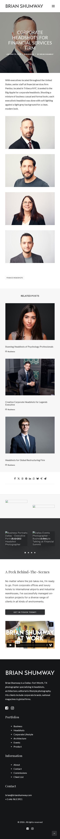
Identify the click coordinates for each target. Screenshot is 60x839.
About (17, 764)
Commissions (20, 772)
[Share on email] (45, 478)
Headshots (19, 730)
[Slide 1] (25, 552)
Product (18, 746)
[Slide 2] (28, 552)
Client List (19, 777)
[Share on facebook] (15, 478)
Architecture (20, 738)
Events (17, 742)
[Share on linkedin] (30, 478)
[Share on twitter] (18, 478)
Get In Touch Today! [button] (25, 612)
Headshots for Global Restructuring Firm (25, 460)
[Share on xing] (41, 478)
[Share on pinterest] (26, 478)
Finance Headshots (15, 278)
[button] (53, 6)
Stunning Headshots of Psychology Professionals (29, 346)
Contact (18, 768)
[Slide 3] (31, 552)
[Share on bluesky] (37, 478)
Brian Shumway (47, 54)
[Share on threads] (22, 478)
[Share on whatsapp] (34, 478)
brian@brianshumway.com (18, 795)
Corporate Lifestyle (23, 734)
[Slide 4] (34, 552)
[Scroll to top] (54, 833)
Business (30, 54)
